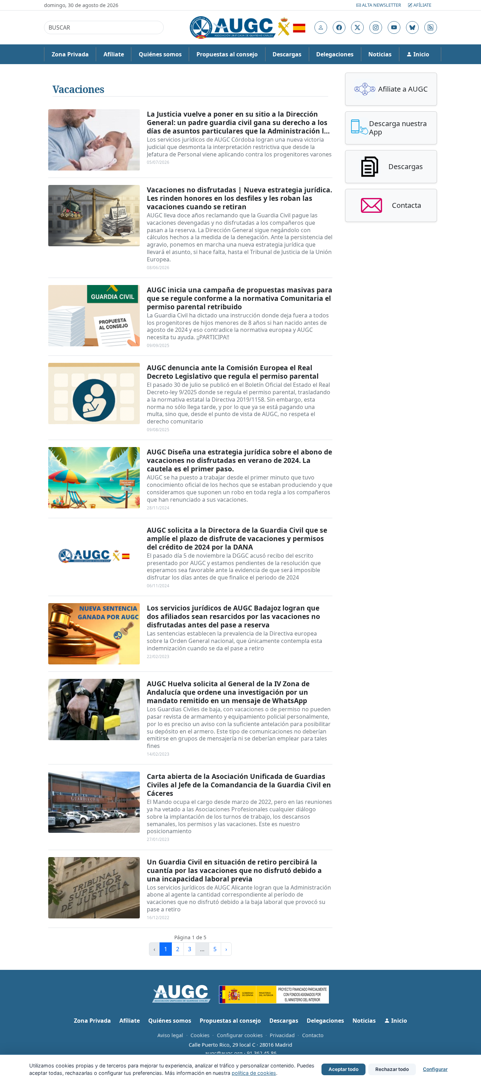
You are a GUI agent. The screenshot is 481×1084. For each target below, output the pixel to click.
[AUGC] (185, 993)
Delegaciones (335, 54)
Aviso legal (170, 1035)
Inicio (420, 54)
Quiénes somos (160, 54)
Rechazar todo (392, 1069)
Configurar (435, 1069)
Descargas (287, 54)
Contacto (313, 1035)
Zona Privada (70, 54)
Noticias (380, 54)
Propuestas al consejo (227, 54)
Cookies (200, 1035)
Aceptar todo (343, 1069)
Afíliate (421, 5)
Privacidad (282, 1035)
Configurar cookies (240, 1035)
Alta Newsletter (381, 5)
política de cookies (254, 1073)
